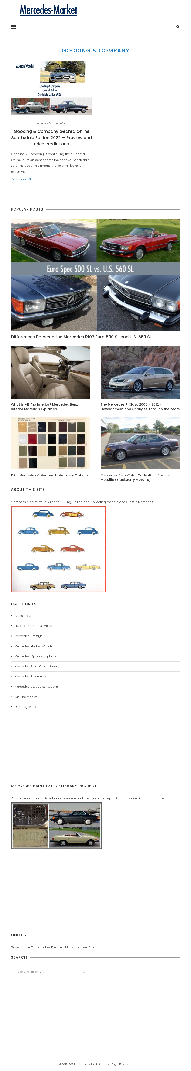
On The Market (25, 697)
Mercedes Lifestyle (28, 636)
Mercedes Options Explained (36, 656)
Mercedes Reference (30, 676)
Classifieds (22, 616)
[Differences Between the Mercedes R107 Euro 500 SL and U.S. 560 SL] (95, 275)
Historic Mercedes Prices (33, 626)
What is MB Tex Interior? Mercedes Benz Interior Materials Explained (44, 406)
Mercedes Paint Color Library (36, 666)
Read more (19, 179)
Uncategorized (25, 707)
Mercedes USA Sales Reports (36, 686)
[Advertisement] (95, 746)
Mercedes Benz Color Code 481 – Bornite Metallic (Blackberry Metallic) (135, 477)
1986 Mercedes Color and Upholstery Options (49, 475)
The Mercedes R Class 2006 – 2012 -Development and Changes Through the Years (140, 406)
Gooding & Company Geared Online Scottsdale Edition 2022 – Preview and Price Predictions (51, 137)
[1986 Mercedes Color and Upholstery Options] (50, 443)
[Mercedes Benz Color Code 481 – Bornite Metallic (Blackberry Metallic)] (140, 443)
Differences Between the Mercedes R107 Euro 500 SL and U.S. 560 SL (81, 337)
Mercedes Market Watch (51, 123)
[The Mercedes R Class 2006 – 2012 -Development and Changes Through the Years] (140, 372)
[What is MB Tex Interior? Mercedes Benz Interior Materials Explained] (50, 372)
